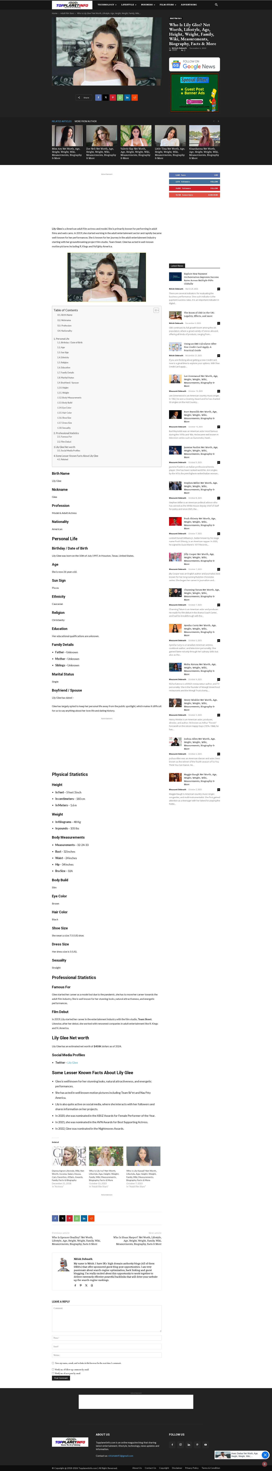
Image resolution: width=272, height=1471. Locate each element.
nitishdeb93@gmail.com (120, 1455)
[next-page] (218, 121)
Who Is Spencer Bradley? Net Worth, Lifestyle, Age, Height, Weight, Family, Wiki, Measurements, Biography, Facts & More (76, 1241)
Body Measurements (71, 397)
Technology (106, 5)
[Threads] (93, 1286)
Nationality (66, 331)
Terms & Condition (210, 1468)
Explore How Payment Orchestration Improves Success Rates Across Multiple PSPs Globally (201, 279)
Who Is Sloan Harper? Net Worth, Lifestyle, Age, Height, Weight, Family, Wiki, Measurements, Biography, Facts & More (137, 1241)
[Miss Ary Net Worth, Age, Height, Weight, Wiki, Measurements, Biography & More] (67, 135)
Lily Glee (72, 1062)
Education (65, 367)
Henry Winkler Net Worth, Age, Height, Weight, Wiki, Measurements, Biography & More (200, 705)
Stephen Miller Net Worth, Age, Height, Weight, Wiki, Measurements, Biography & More (201, 488)
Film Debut (66, 441)
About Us (137, 1468)
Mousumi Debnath (177, 391)
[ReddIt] (134, 97)
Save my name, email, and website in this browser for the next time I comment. (88, 1363)
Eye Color (66, 407)
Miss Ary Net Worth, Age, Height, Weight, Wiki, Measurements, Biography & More (67, 154)
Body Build (67, 402)
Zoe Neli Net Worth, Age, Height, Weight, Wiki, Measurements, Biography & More (101, 154)
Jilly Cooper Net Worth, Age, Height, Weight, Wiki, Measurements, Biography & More (199, 559)
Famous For (66, 436)
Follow (214, 181)
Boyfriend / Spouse (70, 382)
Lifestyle (127, 5)
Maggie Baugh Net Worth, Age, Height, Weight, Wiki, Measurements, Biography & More (200, 780)
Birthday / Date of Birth (71, 342)
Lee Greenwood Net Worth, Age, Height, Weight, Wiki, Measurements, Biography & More (201, 381)
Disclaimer (177, 1468)
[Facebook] (98, 97)
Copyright (164, 1468)
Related (64, 459)
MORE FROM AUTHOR (86, 121)
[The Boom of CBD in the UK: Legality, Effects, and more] (175, 315)
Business (147, 5)
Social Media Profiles (70, 450)
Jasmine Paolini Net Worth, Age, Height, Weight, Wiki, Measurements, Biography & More (201, 452)
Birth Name (66, 315)
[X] (105, 97)
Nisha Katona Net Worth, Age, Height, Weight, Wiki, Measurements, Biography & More (200, 669)
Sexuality (66, 428)
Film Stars (167, 5)
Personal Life (62, 338)
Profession (66, 325)
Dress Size (67, 423)
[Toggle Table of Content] (154, 310)
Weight (65, 392)
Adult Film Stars (67, 13)
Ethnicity (65, 357)
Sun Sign (65, 352)
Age (63, 347)
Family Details (67, 372)
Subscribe (213, 195)
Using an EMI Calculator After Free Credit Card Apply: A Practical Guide (200, 347)
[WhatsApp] (120, 97)
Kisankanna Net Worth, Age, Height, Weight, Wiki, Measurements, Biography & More (204, 154)
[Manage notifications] (264, 1464)
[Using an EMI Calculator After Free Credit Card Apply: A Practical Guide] (175, 346)
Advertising (189, 5)
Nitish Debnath (179, 48)
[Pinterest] (113, 97)
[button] (216, 5)
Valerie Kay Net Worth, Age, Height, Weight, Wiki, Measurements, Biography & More (135, 154)
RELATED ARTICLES (62, 121)
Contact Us (150, 1468)
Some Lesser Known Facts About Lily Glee (77, 456)
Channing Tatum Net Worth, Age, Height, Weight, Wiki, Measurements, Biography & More (202, 595)
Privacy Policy (191, 1468)
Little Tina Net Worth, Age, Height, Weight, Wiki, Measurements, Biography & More (170, 154)
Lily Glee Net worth (65, 447)
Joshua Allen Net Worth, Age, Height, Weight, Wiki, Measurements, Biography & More (199, 744)
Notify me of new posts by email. (68, 1373)
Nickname (66, 320)
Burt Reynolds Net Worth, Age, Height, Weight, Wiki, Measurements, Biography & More (200, 417)
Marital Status (67, 377)
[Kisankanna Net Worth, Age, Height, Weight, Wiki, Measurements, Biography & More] (204, 135)
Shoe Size (66, 418)
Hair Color (67, 412)
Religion (64, 362)
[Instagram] (180, 1445)
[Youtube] (205, 1445)
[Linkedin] (127, 97)
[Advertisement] (107, 199)
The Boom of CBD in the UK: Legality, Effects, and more (199, 314)
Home (54, 13)
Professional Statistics (67, 433)
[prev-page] (213, 121)
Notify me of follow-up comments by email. (72, 1369)
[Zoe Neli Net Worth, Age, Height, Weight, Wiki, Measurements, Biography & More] (101, 135)
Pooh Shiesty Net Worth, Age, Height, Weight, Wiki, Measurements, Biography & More (200, 524)
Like (216, 175)
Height (65, 387)
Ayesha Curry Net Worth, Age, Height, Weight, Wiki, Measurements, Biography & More (200, 630)
